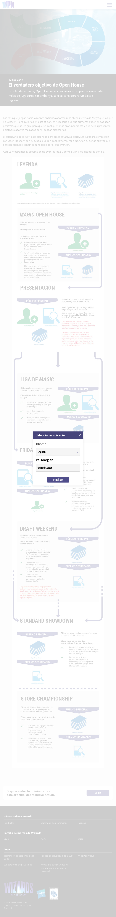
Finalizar (58, 479)
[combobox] (55, 452)
